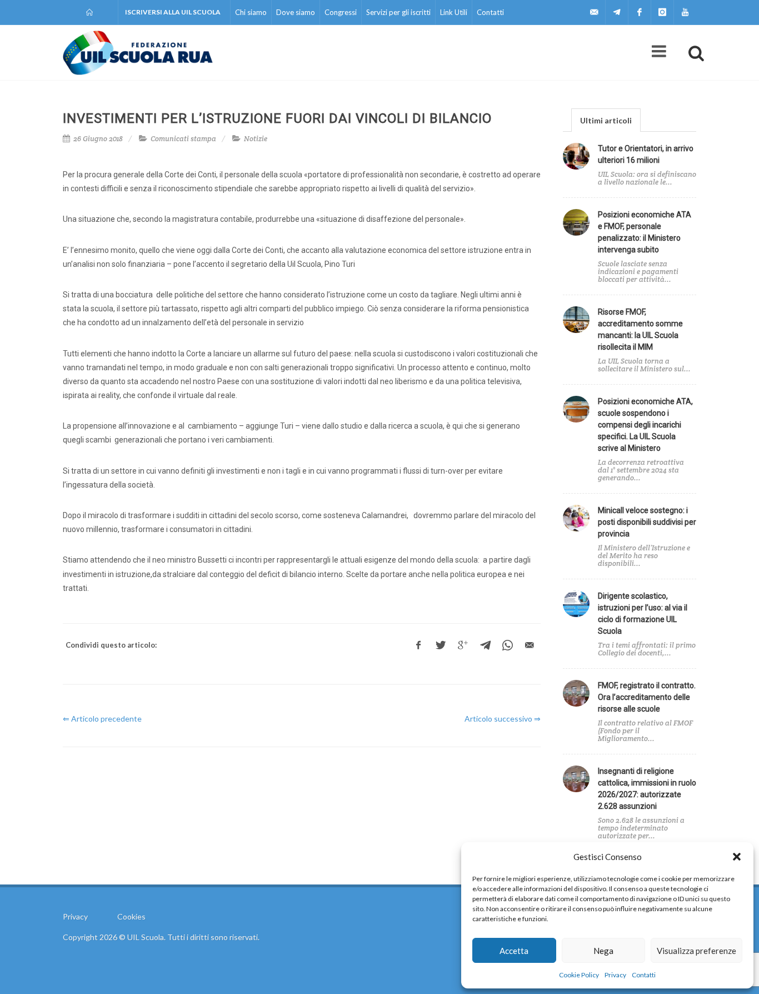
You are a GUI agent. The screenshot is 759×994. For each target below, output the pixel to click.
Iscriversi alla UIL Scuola (173, 12)
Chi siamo (251, 12)
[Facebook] (639, 12)
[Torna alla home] (90, 12)
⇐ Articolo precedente (102, 718)
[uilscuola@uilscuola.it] (594, 12)
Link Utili (453, 12)
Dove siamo (295, 12)
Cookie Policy (579, 975)
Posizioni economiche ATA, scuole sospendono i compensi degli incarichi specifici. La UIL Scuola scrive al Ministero (645, 425)
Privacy (615, 975)
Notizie (255, 138)
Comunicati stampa (183, 138)
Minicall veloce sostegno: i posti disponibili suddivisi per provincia (647, 522)
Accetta (514, 951)
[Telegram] (617, 12)
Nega (603, 951)
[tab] (606, 119)
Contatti (644, 975)
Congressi (340, 12)
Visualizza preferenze (696, 951)
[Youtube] (685, 12)
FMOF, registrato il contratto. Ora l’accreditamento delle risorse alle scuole (647, 697)
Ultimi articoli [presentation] (606, 120)
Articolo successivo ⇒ (503, 718)
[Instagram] (662, 12)
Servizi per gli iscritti (398, 12)
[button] (736, 856)
